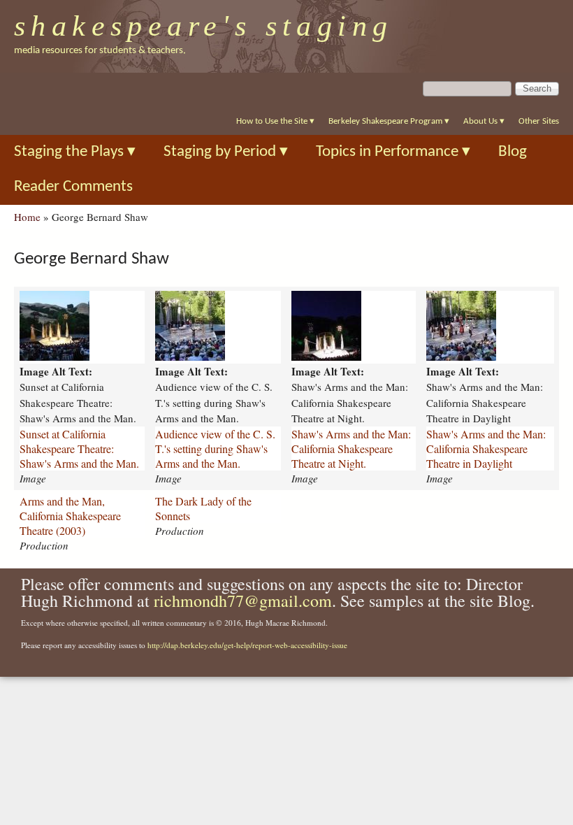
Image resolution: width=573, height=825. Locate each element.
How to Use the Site (275, 121)
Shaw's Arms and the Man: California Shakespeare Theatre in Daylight (486, 448)
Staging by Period (226, 152)
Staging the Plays (75, 152)
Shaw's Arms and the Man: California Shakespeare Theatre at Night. (351, 448)
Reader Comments (73, 187)
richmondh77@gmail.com (243, 600)
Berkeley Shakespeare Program (388, 121)
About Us (484, 121)
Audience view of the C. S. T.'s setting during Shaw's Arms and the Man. (215, 448)
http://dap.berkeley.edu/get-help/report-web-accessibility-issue (247, 645)
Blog (512, 152)
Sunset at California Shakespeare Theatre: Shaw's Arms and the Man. (79, 448)
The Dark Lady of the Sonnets (203, 508)
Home (27, 217)
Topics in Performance (393, 152)
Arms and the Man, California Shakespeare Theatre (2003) (70, 516)
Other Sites (538, 121)
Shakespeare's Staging (203, 26)
